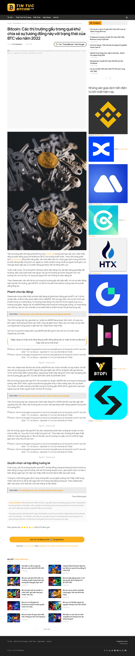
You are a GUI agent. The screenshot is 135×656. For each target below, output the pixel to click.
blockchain (16, 259)
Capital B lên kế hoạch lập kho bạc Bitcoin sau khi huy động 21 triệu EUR (74, 568)
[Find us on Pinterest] (112, 650)
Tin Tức (10, 17)
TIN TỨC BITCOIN (28, 546)
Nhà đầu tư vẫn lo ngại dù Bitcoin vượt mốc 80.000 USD (33, 567)
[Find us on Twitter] (107, 650)
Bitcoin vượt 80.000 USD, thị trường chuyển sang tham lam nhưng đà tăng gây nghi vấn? (33, 580)
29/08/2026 (66, 585)
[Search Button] (127, 17)
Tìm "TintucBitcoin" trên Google (71, 44)
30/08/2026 (66, 573)
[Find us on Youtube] (117, 650)
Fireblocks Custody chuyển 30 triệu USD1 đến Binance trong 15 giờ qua (107, 38)
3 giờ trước (94, 49)
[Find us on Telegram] (115, 650)
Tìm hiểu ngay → (99, 135)
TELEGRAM (59, 546)
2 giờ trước (94, 41)
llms (126, 641)
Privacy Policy (124, 644)
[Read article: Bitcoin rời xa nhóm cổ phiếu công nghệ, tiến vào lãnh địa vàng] (55, 593)
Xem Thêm (47, 629)
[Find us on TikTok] (122, 650)
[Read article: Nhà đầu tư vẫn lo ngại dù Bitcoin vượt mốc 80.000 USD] (13, 569)
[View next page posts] (110, 78)
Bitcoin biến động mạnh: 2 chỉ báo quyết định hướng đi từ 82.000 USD (74, 580)
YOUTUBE (50, 546)
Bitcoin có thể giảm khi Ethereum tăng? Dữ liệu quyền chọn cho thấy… (33, 604)
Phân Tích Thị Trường (23, 17)
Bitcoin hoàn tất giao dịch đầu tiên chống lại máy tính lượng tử (33, 615)
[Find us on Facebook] (104, 650)
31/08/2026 (25, 571)
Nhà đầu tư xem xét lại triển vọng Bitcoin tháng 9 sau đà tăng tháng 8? (73, 616)
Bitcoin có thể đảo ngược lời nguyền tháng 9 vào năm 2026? (74, 603)
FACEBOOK (42, 546)
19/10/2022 (28, 44)
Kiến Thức (36, 17)
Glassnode (50, 254)
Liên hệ (55, 17)
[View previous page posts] (106, 78)
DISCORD (74, 546)
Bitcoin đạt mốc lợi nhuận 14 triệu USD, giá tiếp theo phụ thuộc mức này (32, 592)
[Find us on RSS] (120, 650)
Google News (121, 641)
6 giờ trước (94, 73)
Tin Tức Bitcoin (17, 44)
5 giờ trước (94, 65)
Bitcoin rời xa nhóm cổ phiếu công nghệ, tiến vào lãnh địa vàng (73, 592)
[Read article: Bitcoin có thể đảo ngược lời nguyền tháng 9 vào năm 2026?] (55, 605)
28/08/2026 (25, 619)
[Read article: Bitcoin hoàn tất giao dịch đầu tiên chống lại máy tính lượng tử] (13, 617)
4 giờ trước (94, 57)
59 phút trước (95, 34)
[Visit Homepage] (20, 7)
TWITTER (67, 546)
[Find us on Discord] (125, 650)
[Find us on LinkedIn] (109, 650)
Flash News (47, 17)
